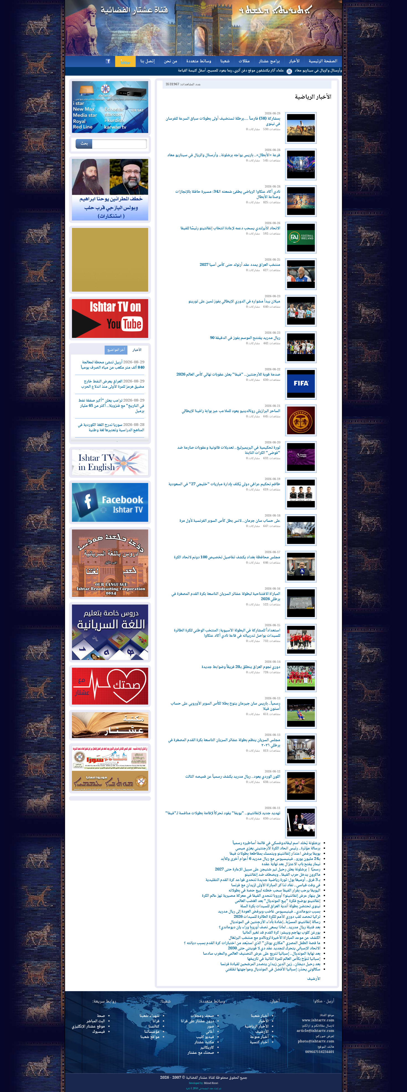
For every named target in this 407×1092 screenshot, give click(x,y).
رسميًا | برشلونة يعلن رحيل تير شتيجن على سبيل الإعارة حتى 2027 (267, 869)
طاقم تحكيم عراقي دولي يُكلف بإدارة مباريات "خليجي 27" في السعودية (224, 484)
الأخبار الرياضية (256, 1026)
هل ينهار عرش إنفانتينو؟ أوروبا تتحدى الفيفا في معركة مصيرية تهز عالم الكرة (261, 896)
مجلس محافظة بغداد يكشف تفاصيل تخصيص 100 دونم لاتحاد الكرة (227, 557)
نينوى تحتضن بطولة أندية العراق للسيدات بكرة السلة (280, 906)
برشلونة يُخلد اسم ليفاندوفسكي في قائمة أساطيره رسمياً (276, 843)
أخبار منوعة (259, 1037)
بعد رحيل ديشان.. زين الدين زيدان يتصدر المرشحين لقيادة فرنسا (270, 964)
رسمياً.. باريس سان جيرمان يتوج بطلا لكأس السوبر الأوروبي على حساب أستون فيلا (225, 706)
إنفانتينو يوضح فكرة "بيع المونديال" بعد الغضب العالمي (277, 901)
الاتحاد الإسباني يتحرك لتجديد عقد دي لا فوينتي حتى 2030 (274, 948)
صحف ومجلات (202, 1016)
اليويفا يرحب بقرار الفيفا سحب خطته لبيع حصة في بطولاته (274, 890)
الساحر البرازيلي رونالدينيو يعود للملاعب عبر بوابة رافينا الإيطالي (231, 411)
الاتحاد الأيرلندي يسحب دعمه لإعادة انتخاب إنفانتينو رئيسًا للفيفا (230, 228)
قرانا (156, 1021)
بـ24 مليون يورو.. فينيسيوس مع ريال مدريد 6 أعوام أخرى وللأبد (270, 859)
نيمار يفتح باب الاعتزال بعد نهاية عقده (291, 864)
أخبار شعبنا (260, 1016)
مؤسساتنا (151, 1032)
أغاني (210, 1032)
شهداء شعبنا (149, 1016)
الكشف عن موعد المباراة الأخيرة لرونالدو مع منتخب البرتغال (274, 938)
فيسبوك (98, 1032)
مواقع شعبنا (149, 1037)
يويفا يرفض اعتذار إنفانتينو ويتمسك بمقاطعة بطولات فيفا (275, 853)
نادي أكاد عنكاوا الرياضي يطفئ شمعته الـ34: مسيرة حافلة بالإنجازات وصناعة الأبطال (227, 194)
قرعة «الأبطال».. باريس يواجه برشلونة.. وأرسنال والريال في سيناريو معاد (223, 155)
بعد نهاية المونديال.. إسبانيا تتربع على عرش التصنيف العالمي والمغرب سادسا (261, 953)
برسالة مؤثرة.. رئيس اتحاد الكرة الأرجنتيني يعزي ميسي (277, 848)
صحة (101, 1016)
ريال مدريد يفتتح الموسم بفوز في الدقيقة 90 (245, 338)
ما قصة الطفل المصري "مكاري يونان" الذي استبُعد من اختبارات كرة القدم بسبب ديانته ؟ (252, 943)
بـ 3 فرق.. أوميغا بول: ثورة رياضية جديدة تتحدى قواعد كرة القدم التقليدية (262, 880)
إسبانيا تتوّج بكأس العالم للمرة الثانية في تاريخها (283, 959)
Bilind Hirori (211, 1083)
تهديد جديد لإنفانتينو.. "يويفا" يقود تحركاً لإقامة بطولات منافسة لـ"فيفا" (222, 813)
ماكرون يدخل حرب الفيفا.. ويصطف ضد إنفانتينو (282, 874)
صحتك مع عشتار (200, 1053)
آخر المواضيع (116, 350)
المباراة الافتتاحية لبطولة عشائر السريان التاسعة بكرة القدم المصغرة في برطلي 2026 (225, 596)
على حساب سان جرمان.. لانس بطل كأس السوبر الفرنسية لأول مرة (229, 521)
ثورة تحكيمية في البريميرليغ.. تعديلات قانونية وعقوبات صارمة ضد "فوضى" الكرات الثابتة (228, 450)
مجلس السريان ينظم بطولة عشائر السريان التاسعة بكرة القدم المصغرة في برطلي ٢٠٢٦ (224, 743)
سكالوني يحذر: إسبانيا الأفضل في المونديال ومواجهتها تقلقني (272, 969)
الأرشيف (313, 979)
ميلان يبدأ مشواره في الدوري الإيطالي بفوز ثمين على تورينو (234, 301)
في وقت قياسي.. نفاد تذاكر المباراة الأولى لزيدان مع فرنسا (275, 885)
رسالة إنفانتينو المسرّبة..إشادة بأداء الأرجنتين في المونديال (275, 922)
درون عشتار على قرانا (197, 1021)
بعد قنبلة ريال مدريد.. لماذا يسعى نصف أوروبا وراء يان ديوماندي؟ (269, 927)
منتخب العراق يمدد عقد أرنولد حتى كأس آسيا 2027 (240, 265)
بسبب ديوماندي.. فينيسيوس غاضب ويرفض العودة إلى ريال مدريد (269, 911)
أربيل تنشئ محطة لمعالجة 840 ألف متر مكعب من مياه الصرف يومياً (112, 365)
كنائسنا (153, 1026)
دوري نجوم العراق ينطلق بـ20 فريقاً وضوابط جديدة (241, 667)
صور (210, 1026)
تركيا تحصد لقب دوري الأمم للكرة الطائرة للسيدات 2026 (277, 917)
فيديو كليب (205, 1037)
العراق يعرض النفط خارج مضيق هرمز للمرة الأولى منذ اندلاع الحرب (112, 384)
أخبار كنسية (259, 1042)
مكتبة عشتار (204, 1042)
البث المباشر (95, 1021)
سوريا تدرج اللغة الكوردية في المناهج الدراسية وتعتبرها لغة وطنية (111, 428)
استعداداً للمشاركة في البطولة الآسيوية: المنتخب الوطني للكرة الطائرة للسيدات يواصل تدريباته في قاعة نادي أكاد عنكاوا (227, 633)
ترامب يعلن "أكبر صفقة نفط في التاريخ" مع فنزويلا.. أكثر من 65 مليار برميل (111, 406)
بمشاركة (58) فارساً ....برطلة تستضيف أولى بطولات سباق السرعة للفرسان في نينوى (223, 121)
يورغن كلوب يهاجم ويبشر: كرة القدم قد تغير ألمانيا (281, 932)
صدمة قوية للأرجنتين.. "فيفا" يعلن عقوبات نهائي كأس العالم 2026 (228, 374)
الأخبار (137, 350)
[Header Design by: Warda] (203, 55)
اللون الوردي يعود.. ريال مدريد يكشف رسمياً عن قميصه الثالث (232, 776)
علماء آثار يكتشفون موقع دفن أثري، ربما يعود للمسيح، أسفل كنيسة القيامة (266, 70)
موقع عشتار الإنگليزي (88, 1026)
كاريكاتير (207, 1047)
